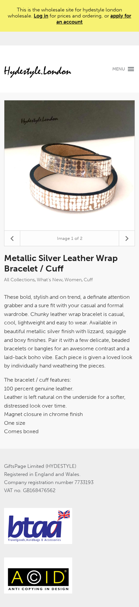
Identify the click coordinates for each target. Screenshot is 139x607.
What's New (49, 280)
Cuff (88, 280)
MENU (118, 68)
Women (73, 280)
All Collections (19, 280)
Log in (41, 16)
